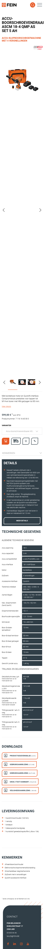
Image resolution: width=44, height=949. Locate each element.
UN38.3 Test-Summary (22, 782)
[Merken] (25, 441)
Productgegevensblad (22, 756)
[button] (6, 406)
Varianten (6, 425)
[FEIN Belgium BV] (9, 5)
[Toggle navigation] (39, 5)
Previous (3, 210)
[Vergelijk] (34, 441)
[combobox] (22, 431)
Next (40, 210)
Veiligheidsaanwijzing (22, 790)
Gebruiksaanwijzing (21, 764)
